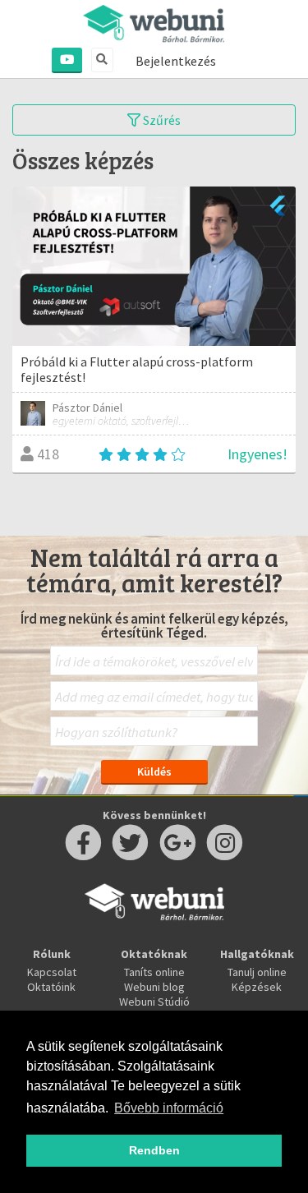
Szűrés (160, 120)
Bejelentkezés (176, 61)
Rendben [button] (154, 1150)
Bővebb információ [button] (168, 1108)
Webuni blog (154, 986)
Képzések (257, 986)
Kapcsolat (51, 972)
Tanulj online (257, 972)
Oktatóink (51, 986)
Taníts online (154, 972)
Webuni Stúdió (154, 1001)
